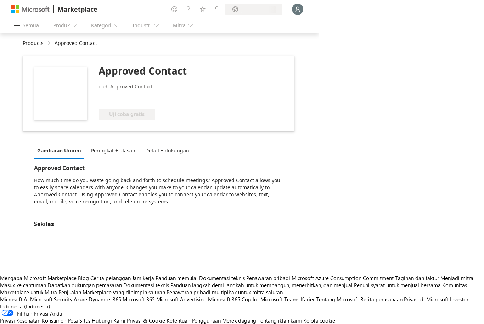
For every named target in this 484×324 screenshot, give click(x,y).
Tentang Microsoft (337, 299)
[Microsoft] (30, 9)
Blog (83, 278)
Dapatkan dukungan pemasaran (84, 285)
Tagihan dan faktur (417, 278)
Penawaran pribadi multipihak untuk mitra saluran (225, 292)
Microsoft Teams (279, 299)
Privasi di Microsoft (426, 299)
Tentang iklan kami (280, 320)
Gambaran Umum (59, 150)
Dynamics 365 (105, 299)
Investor (459, 299)
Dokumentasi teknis (222, 278)
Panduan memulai (177, 278)
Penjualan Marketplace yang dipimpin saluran (111, 292)
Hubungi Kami (108, 320)
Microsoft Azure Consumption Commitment (343, 278)
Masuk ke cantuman (23, 285)
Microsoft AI (14, 299)
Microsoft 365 (139, 299)
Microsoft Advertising (181, 299)
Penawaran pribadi (268, 278)
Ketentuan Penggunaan (194, 320)
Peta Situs (79, 320)
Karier (308, 299)
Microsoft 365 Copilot (233, 299)
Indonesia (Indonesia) (25, 306)
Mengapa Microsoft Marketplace (38, 278)
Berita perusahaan (381, 299)
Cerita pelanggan (110, 278)
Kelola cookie (319, 320)
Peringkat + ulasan (113, 150)
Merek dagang (239, 320)
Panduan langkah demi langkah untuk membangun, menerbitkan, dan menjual (261, 285)
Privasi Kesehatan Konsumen (33, 320)
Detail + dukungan (167, 150)
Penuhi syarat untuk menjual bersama (397, 285)
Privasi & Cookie (146, 320)
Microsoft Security (51, 299)
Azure (80, 299)
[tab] (61, 150)
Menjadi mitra (456, 278)
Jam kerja (143, 278)
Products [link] (33, 43)
